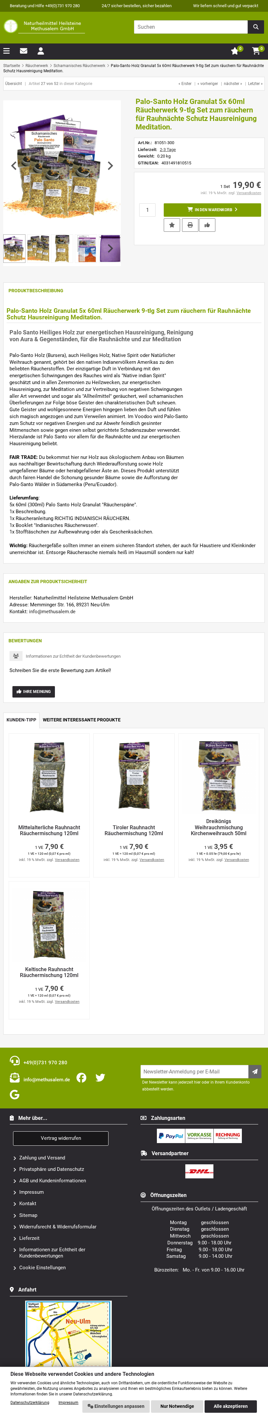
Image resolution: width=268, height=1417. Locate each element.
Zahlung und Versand (42, 1158)
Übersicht (13, 83)
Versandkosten (249, 193)
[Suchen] (256, 27)
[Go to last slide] (14, 166)
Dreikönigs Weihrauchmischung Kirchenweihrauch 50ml (218, 827)
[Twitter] (101, 1078)
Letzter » (255, 83)
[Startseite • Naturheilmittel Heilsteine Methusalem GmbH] (44, 26)
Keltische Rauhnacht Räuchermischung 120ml (49, 973)
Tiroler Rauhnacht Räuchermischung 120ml (134, 831)
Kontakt (27, 1203)
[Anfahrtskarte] (68, 1303)
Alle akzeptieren (231, 1406)
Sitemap (28, 1215)
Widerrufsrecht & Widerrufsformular (57, 1227)
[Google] (16, 1095)
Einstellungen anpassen (118, 1406)
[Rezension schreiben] (207, 225)
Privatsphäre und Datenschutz (51, 1169)
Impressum (31, 1192)
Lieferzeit (29, 1238)
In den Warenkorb (212, 210)
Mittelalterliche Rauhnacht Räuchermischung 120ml (49, 831)
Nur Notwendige (177, 1406)
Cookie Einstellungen (42, 1268)
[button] (38, 248)
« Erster (185, 83)
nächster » (233, 83)
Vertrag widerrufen (61, 1138)
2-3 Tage (168, 149)
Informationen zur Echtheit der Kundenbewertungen (73, 656)
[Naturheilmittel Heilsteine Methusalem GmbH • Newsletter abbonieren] (254, 1071)
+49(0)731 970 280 (44, 1063)
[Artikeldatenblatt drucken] (190, 225)
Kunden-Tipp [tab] (21, 720)
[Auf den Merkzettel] (172, 225)
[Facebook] (82, 1078)
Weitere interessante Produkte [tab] (82, 720)
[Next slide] (110, 166)
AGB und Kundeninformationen (52, 1181)
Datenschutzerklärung (29, 1402)
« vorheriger (207, 83)
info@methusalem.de (52, 612)
